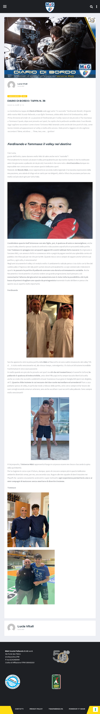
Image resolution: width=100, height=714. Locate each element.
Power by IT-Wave (77, 709)
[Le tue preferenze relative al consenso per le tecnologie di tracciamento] (95, 709)
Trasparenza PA (56, 709)
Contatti (19, 709)
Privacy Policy (36, 709)
